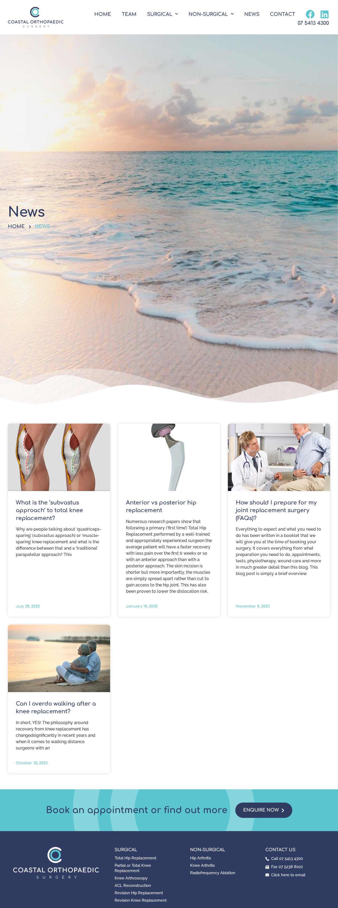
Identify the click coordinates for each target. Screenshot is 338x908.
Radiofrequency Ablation (212, 872)
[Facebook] (310, 14)
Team (129, 14)
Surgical (159, 14)
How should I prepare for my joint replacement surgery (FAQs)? (276, 510)
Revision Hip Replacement (139, 893)
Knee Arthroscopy (131, 878)
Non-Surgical (208, 14)
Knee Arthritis (202, 865)
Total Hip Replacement (135, 858)
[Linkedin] (324, 14)
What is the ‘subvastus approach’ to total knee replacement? (49, 510)
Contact (282, 14)
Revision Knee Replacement (141, 900)
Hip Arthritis (200, 858)
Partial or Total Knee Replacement (133, 868)
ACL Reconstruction (133, 885)
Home (102, 14)
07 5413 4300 (313, 23)
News (251, 14)
